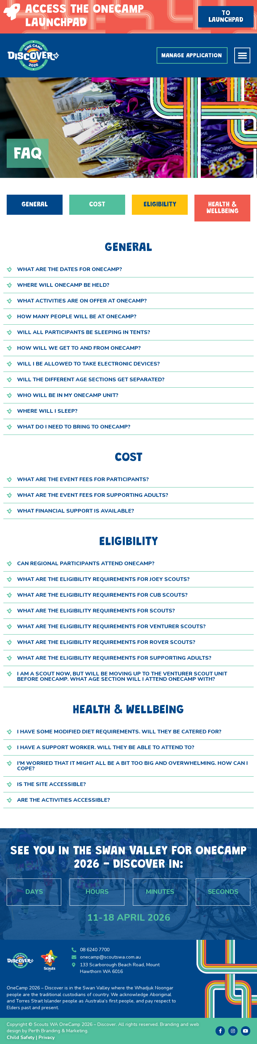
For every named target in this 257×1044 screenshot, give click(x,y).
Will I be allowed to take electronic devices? (88, 364)
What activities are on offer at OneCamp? (82, 301)
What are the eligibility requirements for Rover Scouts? (106, 642)
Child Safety (20, 1037)
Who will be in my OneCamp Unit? (67, 395)
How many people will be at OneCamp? (77, 316)
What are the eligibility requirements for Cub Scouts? (102, 595)
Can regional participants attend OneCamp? (86, 563)
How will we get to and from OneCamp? (79, 348)
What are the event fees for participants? (83, 479)
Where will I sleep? (47, 411)
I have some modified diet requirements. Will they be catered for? (119, 731)
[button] (226, 16)
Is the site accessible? (51, 784)
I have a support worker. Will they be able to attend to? (105, 747)
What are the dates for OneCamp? (69, 269)
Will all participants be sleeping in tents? (83, 332)
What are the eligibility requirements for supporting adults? (114, 658)
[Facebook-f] (220, 1031)
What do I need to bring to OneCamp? (74, 427)
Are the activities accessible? (63, 800)
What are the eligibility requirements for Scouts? (96, 610)
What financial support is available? (75, 511)
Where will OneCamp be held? (63, 285)
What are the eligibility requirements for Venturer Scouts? (111, 626)
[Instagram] (233, 1031)
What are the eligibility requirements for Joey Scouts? (103, 579)
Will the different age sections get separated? (91, 379)
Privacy (47, 1037)
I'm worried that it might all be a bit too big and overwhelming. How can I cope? (132, 766)
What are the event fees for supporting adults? (92, 495)
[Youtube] (245, 1031)
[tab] (128, 269)
